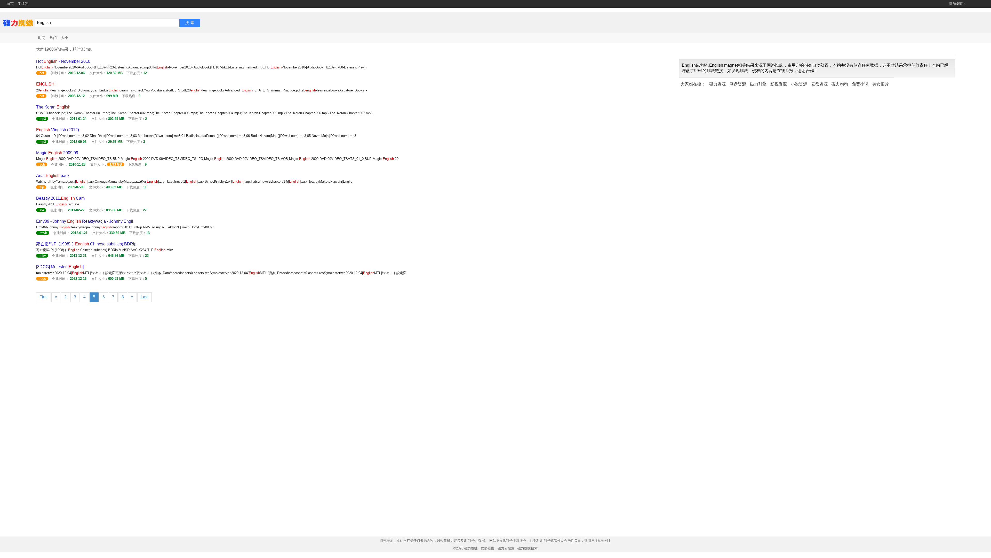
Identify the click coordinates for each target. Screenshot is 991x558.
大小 (64, 38)
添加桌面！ (957, 4)
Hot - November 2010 (63, 61)
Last (144, 297)
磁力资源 (717, 84)
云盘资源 (819, 84)
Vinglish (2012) (57, 130)
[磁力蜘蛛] (18, 22)
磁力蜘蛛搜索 (527, 548)
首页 (10, 4)
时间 (41, 38)
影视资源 (778, 84)
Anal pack (52, 175)
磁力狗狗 (840, 84)
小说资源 (799, 84)
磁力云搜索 (506, 548)
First (43, 297)
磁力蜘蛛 (471, 548)
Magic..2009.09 (57, 153)
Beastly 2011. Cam (60, 198)
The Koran (53, 107)
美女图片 (880, 84)
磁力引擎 (758, 84)
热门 (53, 38)
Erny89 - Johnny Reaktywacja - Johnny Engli (84, 221)
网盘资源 (738, 84)
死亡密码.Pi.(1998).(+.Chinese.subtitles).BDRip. (87, 244)
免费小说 (860, 84)
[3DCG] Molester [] (60, 267)
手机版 (23, 4)
